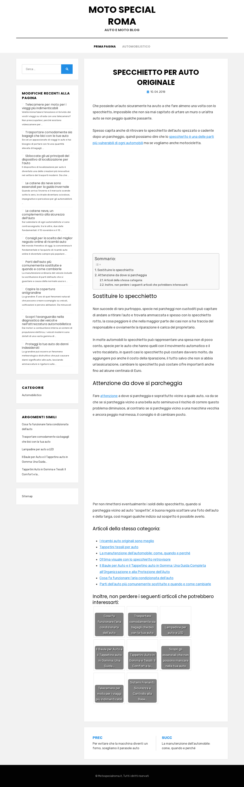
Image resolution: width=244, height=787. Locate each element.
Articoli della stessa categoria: (123, 280)
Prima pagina (105, 46)
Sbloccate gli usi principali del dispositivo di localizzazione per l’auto (45, 159)
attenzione (109, 396)
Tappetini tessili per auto (119, 547)
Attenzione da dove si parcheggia (122, 275)
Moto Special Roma (122, 15)
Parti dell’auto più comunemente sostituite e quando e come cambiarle (155, 584)
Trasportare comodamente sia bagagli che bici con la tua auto (47, 134)
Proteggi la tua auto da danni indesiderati (45, 346)
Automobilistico (136, 46)
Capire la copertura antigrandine (38, 291)
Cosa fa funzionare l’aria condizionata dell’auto (136, 578)
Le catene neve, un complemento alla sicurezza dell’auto (43, 214)
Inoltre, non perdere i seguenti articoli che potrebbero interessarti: (146, 285)
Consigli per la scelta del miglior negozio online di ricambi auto (47, 240)
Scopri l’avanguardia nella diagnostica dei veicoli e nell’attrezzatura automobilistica (46, 320)
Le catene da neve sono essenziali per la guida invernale (45, 185)
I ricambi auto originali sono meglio (127, 541)
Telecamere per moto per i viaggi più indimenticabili (44, 106)
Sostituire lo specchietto (115, 270)
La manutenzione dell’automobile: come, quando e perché (145, 553)
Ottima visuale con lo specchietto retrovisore (135, 559)
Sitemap (27, 496)
